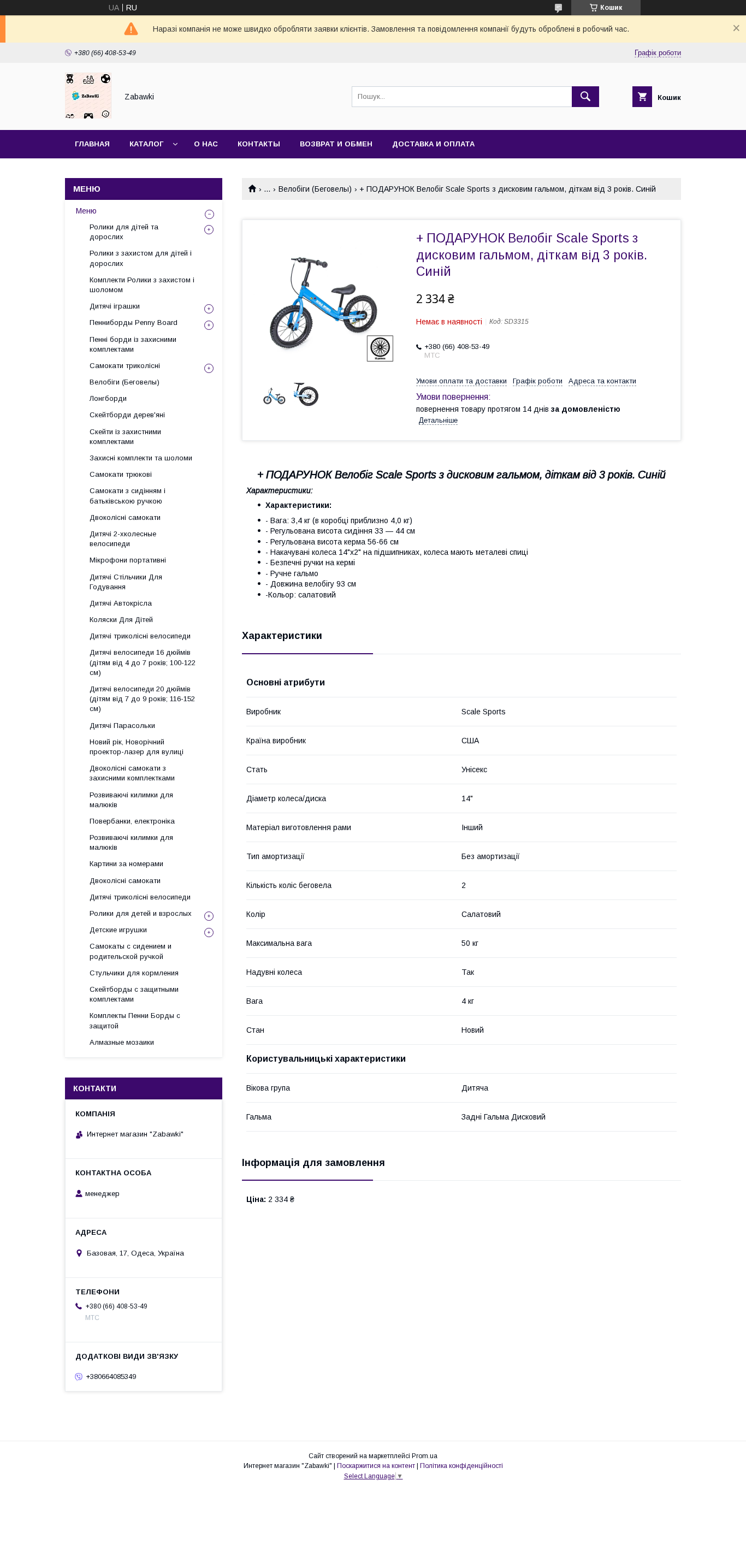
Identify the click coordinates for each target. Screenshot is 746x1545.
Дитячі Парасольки (122, 725)
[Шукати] (585, 96)
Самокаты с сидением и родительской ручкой (130, 951)
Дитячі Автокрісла (121, 603)
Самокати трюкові (121, 474)
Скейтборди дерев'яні (127, 415)
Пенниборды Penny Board (133, 322)
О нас (206, 144)
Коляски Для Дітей (121, 619)
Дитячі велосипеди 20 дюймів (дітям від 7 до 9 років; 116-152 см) (142, 699)
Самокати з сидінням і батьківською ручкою (127, 496)
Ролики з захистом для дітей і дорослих (141, 258)
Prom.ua (424, 1456)
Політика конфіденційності (461, 1466)
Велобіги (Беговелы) (315, 189)
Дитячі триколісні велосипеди (140, 636)
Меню (86, 210)
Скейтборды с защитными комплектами (134, 994)
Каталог (146, 144)
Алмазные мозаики (122, 1042)
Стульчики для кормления (134, 973)
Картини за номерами (126, 864)
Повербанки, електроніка (132, 821)
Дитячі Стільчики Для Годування (126, 582)
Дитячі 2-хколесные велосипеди (123, 539)
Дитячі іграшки (115, 306)
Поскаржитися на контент (376, 1466)
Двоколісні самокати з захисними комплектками (132, 773)
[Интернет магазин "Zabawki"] (88, 115)
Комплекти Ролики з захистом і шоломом (142, 285)
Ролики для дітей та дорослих (124, 232)
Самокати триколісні (125, 366)
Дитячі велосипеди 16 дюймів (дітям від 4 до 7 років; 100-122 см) (143, 662)
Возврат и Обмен (336, 144)
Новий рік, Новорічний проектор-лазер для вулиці (136, 747)
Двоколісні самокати (125, 517)
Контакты (259, 144)
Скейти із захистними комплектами (125, 437)
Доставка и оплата (433, 144)
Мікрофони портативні (128, 560)
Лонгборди (108, 398)
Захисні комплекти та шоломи (141, 458)
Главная (92, 144)
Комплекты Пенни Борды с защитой (135, 1020)
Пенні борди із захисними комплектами (133, 344)
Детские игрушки (118, 930)
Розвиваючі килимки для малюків (131, 800)
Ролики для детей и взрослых (141, 913)
